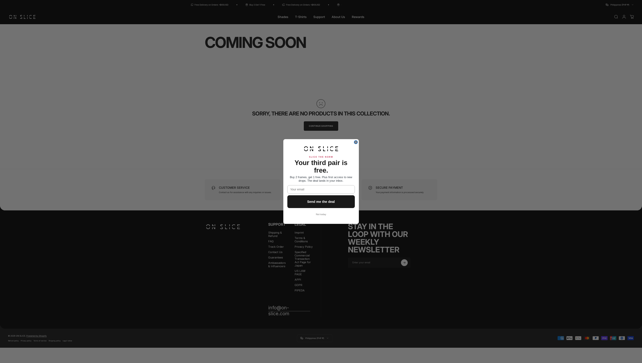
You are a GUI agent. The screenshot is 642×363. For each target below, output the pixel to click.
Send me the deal (321, 202)
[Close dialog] (356, 142)
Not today (321, 214)
